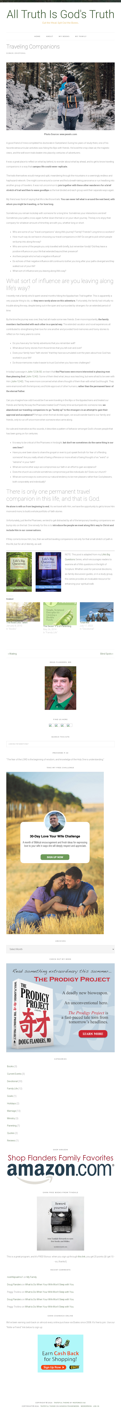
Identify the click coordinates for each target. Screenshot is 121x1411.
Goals (10, 1096)
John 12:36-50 (35, 371)
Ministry (11, 1118)
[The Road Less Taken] (23, 612)
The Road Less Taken (17, 622)
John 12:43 (31, 376)
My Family (32, 1277)
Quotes (10, 1133)
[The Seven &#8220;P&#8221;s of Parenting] (60, 613)
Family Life (12, 1088)
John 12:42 (17, 381)
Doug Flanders (14, 1284)
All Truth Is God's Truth (61, 14)
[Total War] (97, 612)
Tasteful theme (61, 1403)
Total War (84, 622)
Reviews (11, 1140)
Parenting (12, 1125)
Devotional (20, 53)
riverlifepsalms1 (15, 1277)
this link (81, 1256)
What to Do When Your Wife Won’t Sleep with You (49, 1284)
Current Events (14, 1074)
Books (10, 1066)
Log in (96, 1406)
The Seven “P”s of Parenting (57, 626)
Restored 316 (79, 1403)
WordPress (86, 1406)
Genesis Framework (69, 1406)
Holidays (11, 1103)
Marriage (11, 1111)
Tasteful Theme (48, 1406)
